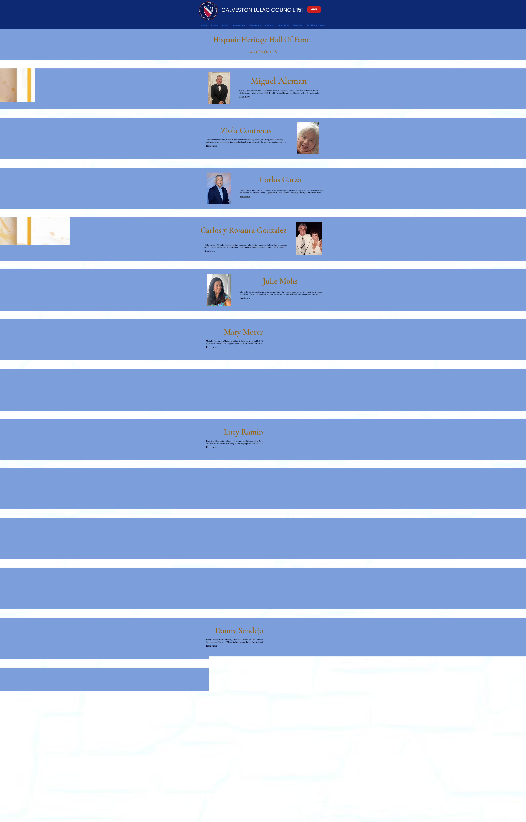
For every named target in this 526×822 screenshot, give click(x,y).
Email (255, 785)
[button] (214, 25)
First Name (229, 785)
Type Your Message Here (295, 784)
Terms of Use (272, 819)
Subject (256, 795)
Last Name (228, 795)
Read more (244, 96)
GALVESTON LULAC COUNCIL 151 (262, 10)
